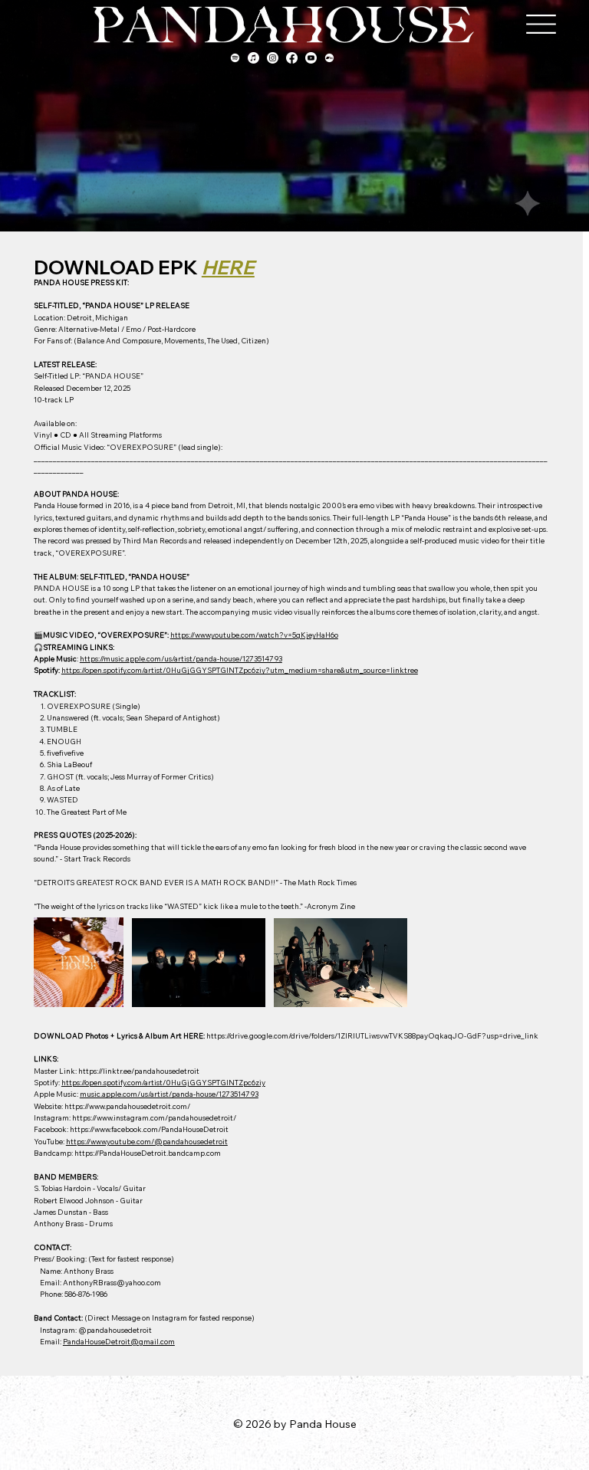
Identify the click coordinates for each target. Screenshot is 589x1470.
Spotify (46, 669)
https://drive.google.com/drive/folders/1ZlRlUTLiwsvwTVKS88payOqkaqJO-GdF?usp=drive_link (372, 1035)
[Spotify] (235, 58)
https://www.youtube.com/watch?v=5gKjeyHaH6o (254, 634)
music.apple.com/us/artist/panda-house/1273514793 (169, 1093)
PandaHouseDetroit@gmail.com (119, 1341)
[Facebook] (292, 58)
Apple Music (55, 658)
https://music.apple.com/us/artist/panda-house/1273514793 (181, 658)
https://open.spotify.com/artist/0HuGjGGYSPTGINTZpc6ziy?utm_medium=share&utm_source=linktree (239, 669)
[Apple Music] (253, 58)
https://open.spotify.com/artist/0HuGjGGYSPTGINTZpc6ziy (163, 1082)
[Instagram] (272, 58)
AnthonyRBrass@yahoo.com (112, 1282)
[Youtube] (311, 58)
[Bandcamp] (329, 58)
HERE (228, 267)
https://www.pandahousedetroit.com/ (127, 1106)
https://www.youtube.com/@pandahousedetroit (147, 1141)
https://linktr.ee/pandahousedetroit (138, 1070)
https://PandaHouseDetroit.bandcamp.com (147, 1152)
